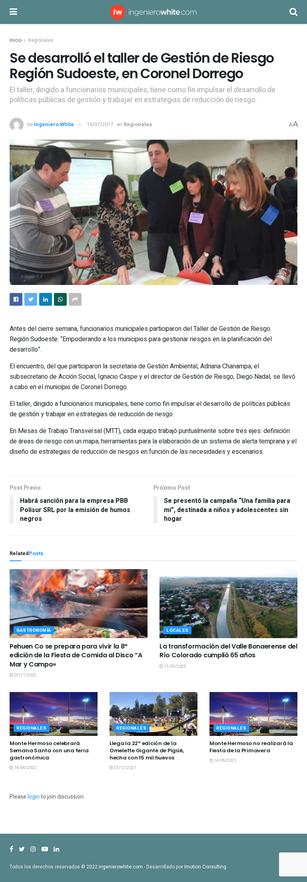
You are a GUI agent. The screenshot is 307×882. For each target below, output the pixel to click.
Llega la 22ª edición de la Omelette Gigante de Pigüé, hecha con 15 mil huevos (146, 750)
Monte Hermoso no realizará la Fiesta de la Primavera (251, 747)
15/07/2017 (100, 124)
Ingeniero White (54, 124)
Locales (177, 630)
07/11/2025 (24, 675)
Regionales (40, 40)
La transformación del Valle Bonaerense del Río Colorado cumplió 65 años (228, 651)
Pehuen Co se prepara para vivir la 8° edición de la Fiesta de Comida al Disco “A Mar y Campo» (76, 655)
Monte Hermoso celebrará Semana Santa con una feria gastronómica (49, 750)
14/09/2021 (224, 760)
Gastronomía (33, 630)
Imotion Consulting (205, 866)
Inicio (16, 40)
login (34, 797)
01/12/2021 (124, 768)
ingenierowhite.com (121, 866)
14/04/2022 (24, 768)
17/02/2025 (174, 666)
